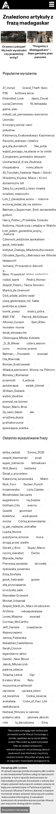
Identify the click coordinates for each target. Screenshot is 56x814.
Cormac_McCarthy (15, 622)
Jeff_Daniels (10, 627)
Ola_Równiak (11, 359)
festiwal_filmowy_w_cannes (20, 712)
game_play (9, 109)
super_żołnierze (13, 463)
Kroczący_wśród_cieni (17, 125)
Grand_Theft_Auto (34, 88)
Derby (35, 553)
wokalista (8, 701)
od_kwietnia (10, 696)
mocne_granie (27, 348)
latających (9, 260)
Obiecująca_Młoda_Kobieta (21, 338)
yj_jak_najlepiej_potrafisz (19, 526)
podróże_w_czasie (14, 306)
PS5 (5, 93)
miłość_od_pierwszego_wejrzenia (25, 114)
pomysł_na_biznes (14, 401)
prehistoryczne (12, 422)
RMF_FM (8, 317)
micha (6, 521)
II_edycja (28, 380)
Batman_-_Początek (16, 354)
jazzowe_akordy (38, 717)
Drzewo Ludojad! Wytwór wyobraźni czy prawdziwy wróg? (14, 52)
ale (32, 412)
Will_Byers (9, 468)
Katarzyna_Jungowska (17, 479)
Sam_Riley (38, 322)
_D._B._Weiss (10, 343)
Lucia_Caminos (12, 103)
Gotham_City (11, 505)
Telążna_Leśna (12, 675)
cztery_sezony (36, 343)
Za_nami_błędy (12, 412)
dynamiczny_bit (13, 183)
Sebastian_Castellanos (17, 643)
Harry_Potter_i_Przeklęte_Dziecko (25, 220)
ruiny (6, 348)
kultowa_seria (24, 93)
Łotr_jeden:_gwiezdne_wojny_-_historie (23, 232)
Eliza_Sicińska (11, 574)
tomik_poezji (11, 311)
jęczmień (25, 511)
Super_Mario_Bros (14, 407)
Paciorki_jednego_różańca (20, 141)
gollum (7, 215)
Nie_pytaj (40, 146)
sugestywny (10, 500)
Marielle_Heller (12, 558)
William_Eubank (13, 391)
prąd (38, 458)
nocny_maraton (13, 553)
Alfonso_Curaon (13, 322)
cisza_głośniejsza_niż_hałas (20, 301)
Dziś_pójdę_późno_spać (18, 295)
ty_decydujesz (24, 722)
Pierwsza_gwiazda (14, 563)
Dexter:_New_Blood (15, 659)
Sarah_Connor (12, 648)
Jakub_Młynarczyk (15, 664)
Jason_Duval (39, 98)
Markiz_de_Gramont (16, 290)
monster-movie (13, 327)
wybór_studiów (12, 396)
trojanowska (10, 489)
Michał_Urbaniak (14, 601)
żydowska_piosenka (16, 569)
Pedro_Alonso (35, 279)
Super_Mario (36, 548)
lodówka (30, 468)
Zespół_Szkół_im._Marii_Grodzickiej (26, 606)
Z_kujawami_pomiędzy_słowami (23, 156)
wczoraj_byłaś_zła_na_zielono (22, 204)
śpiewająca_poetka (15, 428)
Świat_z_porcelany (15, 473)
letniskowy (38, 463)
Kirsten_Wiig (11, 680)
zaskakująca (10, 706)
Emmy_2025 (36, 452)
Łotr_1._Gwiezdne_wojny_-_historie (25, 199)
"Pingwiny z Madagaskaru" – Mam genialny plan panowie (40, 51)
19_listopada (38, 103)
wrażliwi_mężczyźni (15, 194)
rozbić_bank (10, 279)
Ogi (32, 675)
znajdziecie (34, 627)
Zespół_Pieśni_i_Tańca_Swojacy (23, 285)
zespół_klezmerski (15, 458)
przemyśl (8, 380)
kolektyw (8, 516)
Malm (44, 479)
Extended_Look (13, 98)
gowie (35, 579)
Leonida (8, 119)
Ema (45, 722)
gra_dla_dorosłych (14, 146)
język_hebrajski (13, 244)
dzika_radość (11, 452)
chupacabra (10, 167)
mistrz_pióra (35, 311)
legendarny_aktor (14, 654)
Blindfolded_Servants (17, 495)
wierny (32, 505)
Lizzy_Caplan (35, 489)
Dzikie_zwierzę (36, 696)
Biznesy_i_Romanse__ (16, 375)
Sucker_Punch (33, 484)
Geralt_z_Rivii (11, 548)
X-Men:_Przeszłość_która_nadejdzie (25, 272)
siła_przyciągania (14, 585)
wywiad (42, 354)
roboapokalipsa (31, 611)
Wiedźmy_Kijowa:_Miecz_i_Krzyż (24, 178)
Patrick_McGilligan (35, 317)
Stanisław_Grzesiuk (15, 595)
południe (8, 130)
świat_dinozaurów (14, 332)
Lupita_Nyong (11, 532)
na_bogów (33, 500)
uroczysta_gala (12, 590)
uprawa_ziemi (31, 691)
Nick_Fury (9, 484)
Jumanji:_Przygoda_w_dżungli (22, 266)
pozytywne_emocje (15, 537)
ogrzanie (8, 691)
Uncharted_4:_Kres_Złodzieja (21, 162)
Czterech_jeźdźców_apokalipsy (23, 239)
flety (31, 680)
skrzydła (40, 563)
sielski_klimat (35, 385)
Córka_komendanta (31, 521)
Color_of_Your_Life (35, 701)
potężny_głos (11, 717)
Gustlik (7, 511)
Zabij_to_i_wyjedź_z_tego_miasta (23, 188)
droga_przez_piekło (15, 542)
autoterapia (10, 385)
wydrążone (29, 516)
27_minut (8, 88)
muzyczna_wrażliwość (17, 685)
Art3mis (8, 611)
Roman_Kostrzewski (16, 364)
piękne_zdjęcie (12, 669)
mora (39, 537)
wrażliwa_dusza (12, 417)
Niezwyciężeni (12, 632)
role (5, 722)
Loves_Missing (12, 616)
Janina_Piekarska (14, 638)
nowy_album (34, 167)
